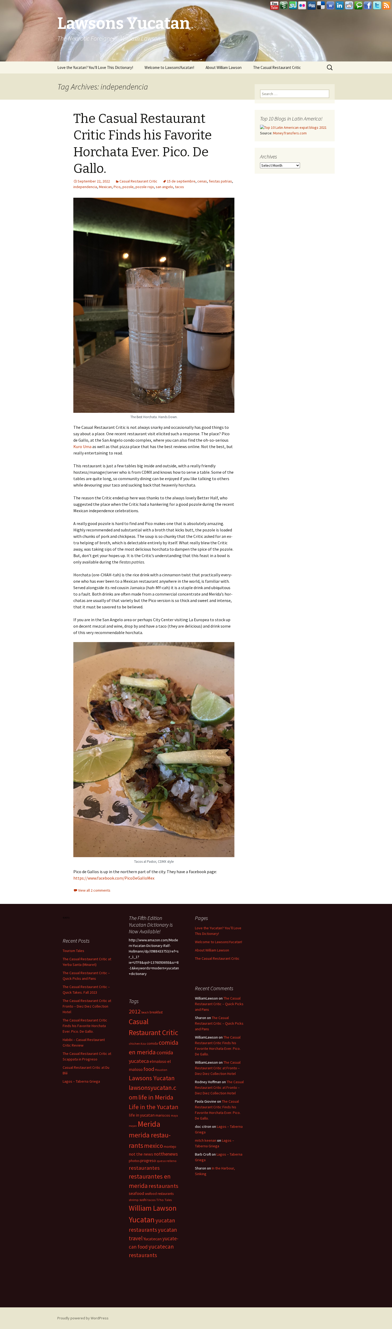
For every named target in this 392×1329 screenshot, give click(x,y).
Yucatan (142, 1220)
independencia (85, 186)
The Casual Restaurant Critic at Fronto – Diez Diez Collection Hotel (87, 1006)
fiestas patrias (220, 181)
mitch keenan (205, 1140)
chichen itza (137, 1044)
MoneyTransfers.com (290, 133)
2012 (135, 1011)
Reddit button (349, 5)
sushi (143, 1200)
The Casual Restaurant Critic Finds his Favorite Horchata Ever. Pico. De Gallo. (85, 1026)
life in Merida (155, 1097)
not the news (141, 1154)
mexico (153, 1145)
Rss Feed (386, 5)
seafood (136, 1193)
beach (145, 1012)
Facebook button (367, 5)
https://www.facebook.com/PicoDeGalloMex (113, 878)
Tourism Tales (73, 950)
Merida (149, 1124)
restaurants (163, 1186)
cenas (202, 181)
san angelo (164, 186)
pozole (128, 186)
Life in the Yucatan (153, 1107)
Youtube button (274, 5)
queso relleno (167, 1161)
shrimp (134, 1200)
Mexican (105, 186)
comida (152, 1043)
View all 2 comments (94, 890)
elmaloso (158, 1061)
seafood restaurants (159, 1193)
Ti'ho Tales (164, 1200)
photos (134, 1161)
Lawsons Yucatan (152, 1078)
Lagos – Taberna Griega (81, 1081)
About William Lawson (224, 67)
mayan (133, 1126)
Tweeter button (377, 5)
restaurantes (144, 1167)
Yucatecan (152, 1238)
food (148, 1069)
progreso (148, 1160)
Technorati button (358, 5)
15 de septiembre (181, 181)
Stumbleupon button (293, 5)
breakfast (156, 1012)
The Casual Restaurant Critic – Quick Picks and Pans (219, 1004)
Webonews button (330, 5)
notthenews (166, 1154)
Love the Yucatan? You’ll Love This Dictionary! (95, 67)
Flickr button (302, 5)
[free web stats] (66, 917)
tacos (179, 186)
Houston (161, 1070)
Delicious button (321, 5)
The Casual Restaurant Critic (277, 67)
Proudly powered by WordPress (83, 1318)
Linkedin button (339, 5)
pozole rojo (144, 186)
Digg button (311, 5)
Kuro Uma (82, 446)
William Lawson (153, 1208)
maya (174, 1115)
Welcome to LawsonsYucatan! (169, 67)
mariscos (162, 1115)
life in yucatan (142, 1115)
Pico (117, 186)
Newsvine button (283, 5)
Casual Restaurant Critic (138, 181)
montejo (170, 1146)
